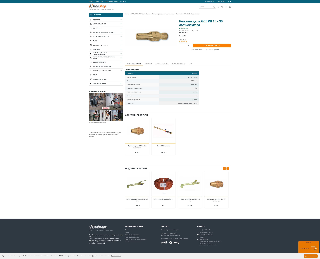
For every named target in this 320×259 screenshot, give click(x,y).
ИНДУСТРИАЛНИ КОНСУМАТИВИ (102, 66)
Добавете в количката (212, 45)
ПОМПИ (95, 41)
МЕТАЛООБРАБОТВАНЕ (99, 24)
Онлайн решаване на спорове (133, 242)
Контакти (123, 1)
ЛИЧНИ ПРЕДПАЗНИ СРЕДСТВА (102, 70)
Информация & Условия (134, 226)
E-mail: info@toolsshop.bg (206, 234)
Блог (102, 1)
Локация (202, 237)
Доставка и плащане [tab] (161, 63)
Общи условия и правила (132, 234)
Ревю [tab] (190, 63)
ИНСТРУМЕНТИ (97, 28)
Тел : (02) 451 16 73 (205, 230)
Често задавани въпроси (132, 237)
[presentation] (224, 168)
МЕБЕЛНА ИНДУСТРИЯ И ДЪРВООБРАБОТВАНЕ (100, 53)
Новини (97, 1)
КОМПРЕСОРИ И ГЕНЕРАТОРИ (101, 36)
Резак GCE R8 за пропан (163, 146)
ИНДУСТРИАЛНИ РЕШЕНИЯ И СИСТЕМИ (104, 32)
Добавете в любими (197, 49)
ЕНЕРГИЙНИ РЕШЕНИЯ (99, 83)
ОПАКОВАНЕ (96, 49)
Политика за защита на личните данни (135, 239)
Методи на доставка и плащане (170, 230)
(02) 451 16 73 (210, 1)
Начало (91, 1)
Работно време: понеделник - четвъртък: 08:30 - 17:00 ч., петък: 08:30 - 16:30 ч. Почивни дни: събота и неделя (211, 242)
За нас (127, 230)
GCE (197, 30)
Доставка (165, 226)
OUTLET (95, 75)
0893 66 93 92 (221, 1)
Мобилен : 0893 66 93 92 (206, 232)
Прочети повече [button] (116, 256)
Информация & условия (112, 1)
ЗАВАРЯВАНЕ (96, 19)
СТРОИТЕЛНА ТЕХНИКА (99, 62)
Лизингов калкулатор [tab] (179, 63)
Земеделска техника (99, 79)
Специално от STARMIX (97, 91)
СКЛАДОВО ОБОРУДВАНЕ (100, 45)
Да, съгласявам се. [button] (310, 256)
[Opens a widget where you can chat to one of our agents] (308, 249)
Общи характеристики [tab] (134, 63)
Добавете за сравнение (213, 49)
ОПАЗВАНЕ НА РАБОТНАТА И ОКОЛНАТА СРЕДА (104, 57)
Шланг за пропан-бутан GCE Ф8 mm (163, 199)
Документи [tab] (148, 63)
